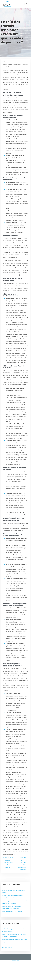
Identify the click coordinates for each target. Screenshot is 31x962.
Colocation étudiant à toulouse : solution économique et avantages (22, 863)
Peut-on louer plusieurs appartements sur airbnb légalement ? (9, 862)
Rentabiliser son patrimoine (10, 62)
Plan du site (15, 961)
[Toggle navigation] (26, 4)
